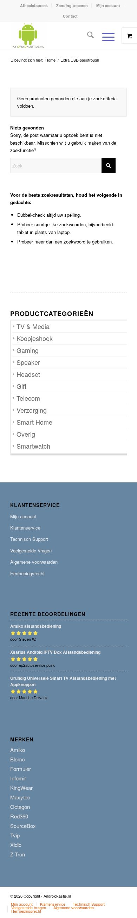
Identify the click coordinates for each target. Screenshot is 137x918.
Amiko (17, 749)
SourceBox (23, 825)
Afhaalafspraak (34, 5)
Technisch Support (29, 539)
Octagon (20, 806)
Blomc (17, 759)
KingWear (21, 787)
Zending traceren (72, 5)
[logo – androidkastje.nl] (56, 35)
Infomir (18, 778)
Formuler (20, 768)
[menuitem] (34, 5)
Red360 (19, 816)
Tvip (15, 835)
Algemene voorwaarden (34, 561)
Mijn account (108, 5)
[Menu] (105, 37)
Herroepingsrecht (27, 573)
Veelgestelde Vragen (31, 550)
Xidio (15, 844)
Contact (70, 16)
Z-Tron (17, 854)
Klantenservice (25, 527)
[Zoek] (87, 35)
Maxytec (20, 797)
